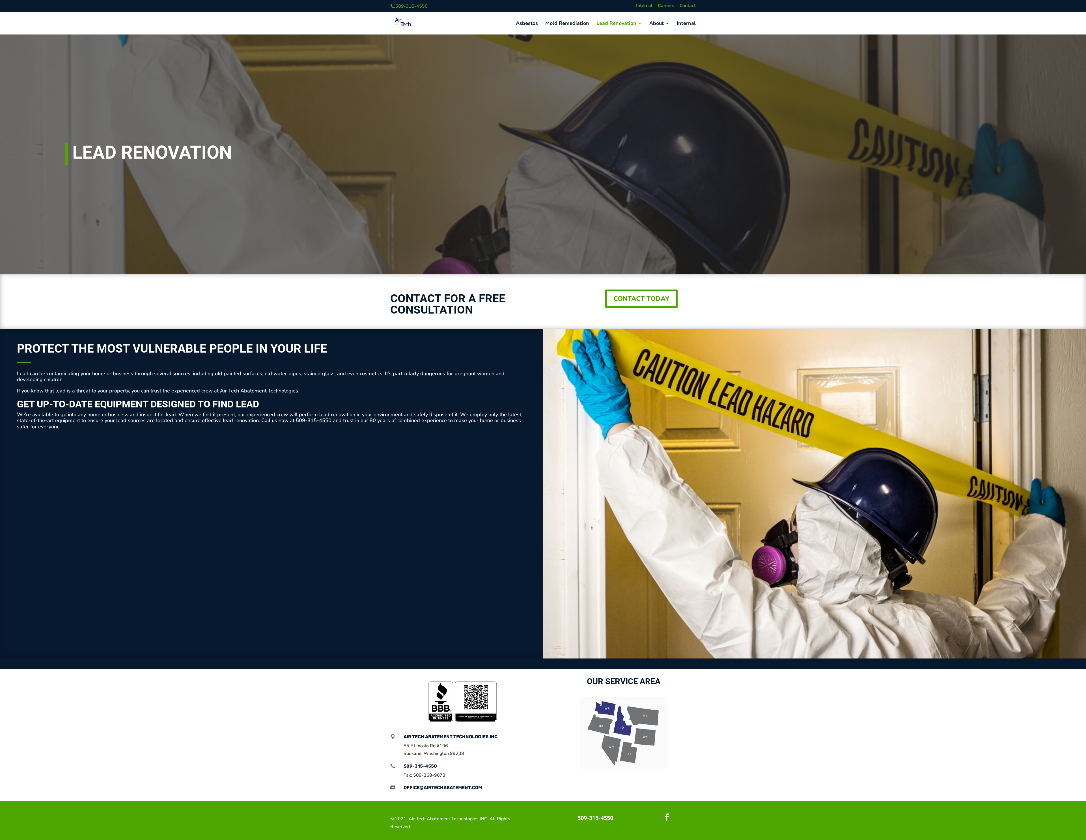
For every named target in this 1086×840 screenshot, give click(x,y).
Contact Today (641, 298)
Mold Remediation (567, 24)
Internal (644, 6)
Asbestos (527, 24)
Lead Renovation (616, 24)
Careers (666, 6)
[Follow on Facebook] (666, 817)
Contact (688, 6)
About (656, 24)
